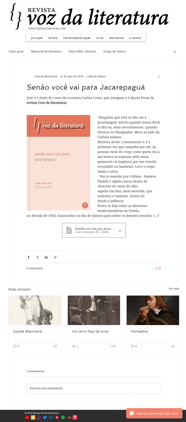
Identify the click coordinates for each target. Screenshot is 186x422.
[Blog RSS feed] (33, 417)
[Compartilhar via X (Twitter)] (37, 257)
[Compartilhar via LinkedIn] (46, 257)
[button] (174, 51)
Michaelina (139, 331)
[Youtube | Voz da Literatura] (27, 417)
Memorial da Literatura (46, 51)
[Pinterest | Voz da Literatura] (57, 417)
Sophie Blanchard (27, 331)
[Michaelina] (153, 310)
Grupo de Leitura (114, 51)
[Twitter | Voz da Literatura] (45, 417)
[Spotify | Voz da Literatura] (63, 417)
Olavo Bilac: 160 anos (82, 51)
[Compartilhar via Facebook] (28, 257)
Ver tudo (174, 288)
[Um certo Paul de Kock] (94, 310)
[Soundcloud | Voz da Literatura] (69, 417)
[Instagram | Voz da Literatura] (39, 417)
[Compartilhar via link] (55, 257)
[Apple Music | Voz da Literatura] (75, 417)
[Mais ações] (159, 76)
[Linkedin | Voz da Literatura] (51, 417)
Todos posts (16, 51)
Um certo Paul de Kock (90, 331)
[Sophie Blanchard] (35, 310)
